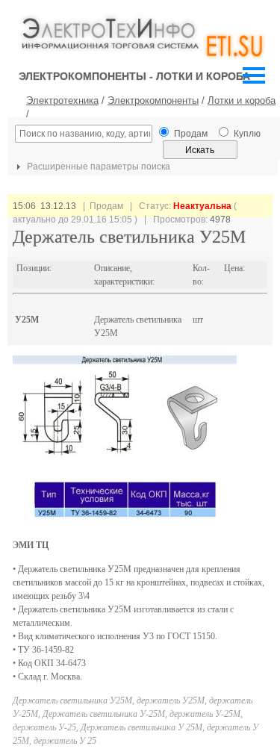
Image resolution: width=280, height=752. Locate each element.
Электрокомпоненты (153, 100)
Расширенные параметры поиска (97, 166)
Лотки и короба (242, 100)
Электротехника (62, 100)
